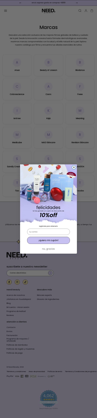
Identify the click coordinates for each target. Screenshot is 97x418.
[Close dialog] (74, 167)
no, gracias (48, 248)
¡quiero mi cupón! (48, 240)
